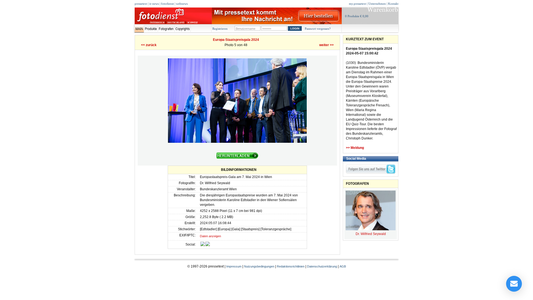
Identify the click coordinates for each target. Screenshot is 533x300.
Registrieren (220, 28)
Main (139, 28)
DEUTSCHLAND (175, 22)
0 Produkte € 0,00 (356, 16)
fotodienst (167, 3)
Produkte (151, 28)
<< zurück (149, 45)
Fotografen (166, 28)
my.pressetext (357, 3)
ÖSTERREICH (157, 22)
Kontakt (393, 3)
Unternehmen (377, 3)
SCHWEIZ (192, 22)
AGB (343, 266)
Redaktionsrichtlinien (291, 266)
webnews (182, 3)
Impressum (234, 266)
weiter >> (326, 45)
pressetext (141, 3)
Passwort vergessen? (318, 28)
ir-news (154, 3)
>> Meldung (355, 148)
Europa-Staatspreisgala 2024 (236, 40)
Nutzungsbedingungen (259, 266)
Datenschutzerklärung (322, 266)
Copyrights (182, 28)
